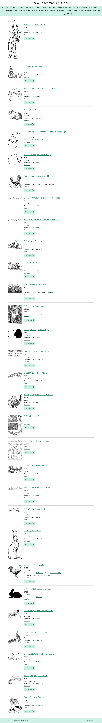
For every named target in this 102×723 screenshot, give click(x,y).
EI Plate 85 (50, 292)
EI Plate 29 (39, 402)
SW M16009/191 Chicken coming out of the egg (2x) (46, 132)
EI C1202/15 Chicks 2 (33, 263)
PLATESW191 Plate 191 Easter (37, 441)
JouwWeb (92, 720)
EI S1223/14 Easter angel (35, 306)
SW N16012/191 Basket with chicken (39, 88)
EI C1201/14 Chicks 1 (33, 241)
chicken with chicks (55, 573)
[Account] (65, 14)
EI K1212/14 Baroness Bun (35, 67)
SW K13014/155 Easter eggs (36, 330)
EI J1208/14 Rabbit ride (34, 466)
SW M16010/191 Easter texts (36, 351)
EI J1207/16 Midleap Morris (36, 373)
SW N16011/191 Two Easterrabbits (39, 654)
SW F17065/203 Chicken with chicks (39, 176)
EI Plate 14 (39, 32)
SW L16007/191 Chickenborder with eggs (42, 198)
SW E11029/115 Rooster (34, 565)
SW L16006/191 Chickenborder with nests (42, 219)
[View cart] (71, 14)
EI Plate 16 (39, 381)
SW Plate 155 (39, 337)
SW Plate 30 (39, 618)
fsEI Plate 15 (39, 292)
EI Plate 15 (39, 118)
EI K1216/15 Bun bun (33, 110)
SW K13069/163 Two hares (35, 675)
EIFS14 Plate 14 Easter (33, 416)
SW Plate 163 (39, 683)
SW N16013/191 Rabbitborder (37, 487)
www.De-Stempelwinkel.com (51, 2)
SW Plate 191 (39, 96)
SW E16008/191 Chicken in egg (37, 154)
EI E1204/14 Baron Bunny (35, 24)
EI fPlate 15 (39, 271)
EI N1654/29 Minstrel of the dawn (38, 394)
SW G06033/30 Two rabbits (36, 697)
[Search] (68, 13)
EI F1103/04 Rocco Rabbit (35, 509)
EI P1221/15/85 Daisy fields (35, 284)
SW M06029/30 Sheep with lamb (38, 611)
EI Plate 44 (39, 597)
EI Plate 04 (39, 517)
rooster (52, 184)
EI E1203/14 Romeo (32, 531)
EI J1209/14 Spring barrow (35, 632)
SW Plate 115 (39, 573)
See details (27, 35)
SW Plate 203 (40, 184)
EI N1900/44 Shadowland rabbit (38, 589)
